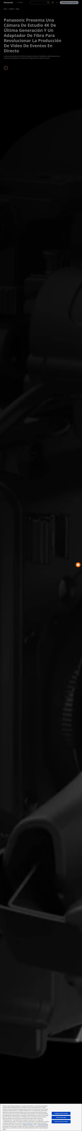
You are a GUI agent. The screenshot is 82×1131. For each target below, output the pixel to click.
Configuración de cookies (61, 1113)
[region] (41, 1117)
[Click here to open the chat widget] (78, 564)
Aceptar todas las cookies (61, 1121)
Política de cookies (28, 1124)
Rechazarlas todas (61, 1117)
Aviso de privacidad (43, 1124)
